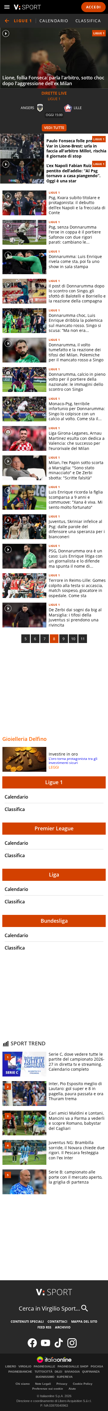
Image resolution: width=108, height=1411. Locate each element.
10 (73, 638)
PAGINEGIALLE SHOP (73, 1366)
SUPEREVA (65, 1377)
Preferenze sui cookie (47, 1388)
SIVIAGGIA (72, 1371)
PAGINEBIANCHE (20, 1371)
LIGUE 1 (99, 33)
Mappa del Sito (84, 1321)
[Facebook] (32, 1346)
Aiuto (72, 1388)
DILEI (58, 1371)
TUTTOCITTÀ (43, 1371)
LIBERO (10, 1366)
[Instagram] (72, 1346)
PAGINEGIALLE (44, 1366)
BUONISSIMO (45, 1377)
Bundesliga (54, 920)
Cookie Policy (82, 1383)
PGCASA (97, 1366)
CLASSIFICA (88, 20)
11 (83, 638)
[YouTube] (45, 1346)
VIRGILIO (24, 1366)
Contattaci (57, 1321)
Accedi (93, 7)
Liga (54, 874)
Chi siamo (23, 1383)
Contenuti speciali (27, 1321)
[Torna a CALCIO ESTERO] (7, 21)
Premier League (54, 828)
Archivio (63, 1327)
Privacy (61, 1383)
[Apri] (7, 7)
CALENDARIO (54, 20)
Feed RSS (44, 1327)
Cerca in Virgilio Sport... (49, 1308)
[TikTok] (58, 1346)
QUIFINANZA (91, 1371)
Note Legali (43, 1383)
